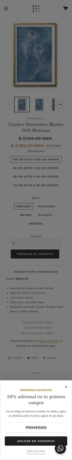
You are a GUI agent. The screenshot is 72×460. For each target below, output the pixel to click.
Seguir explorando (36, 451)
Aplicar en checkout (36, 441)
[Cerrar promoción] (36, 230)
